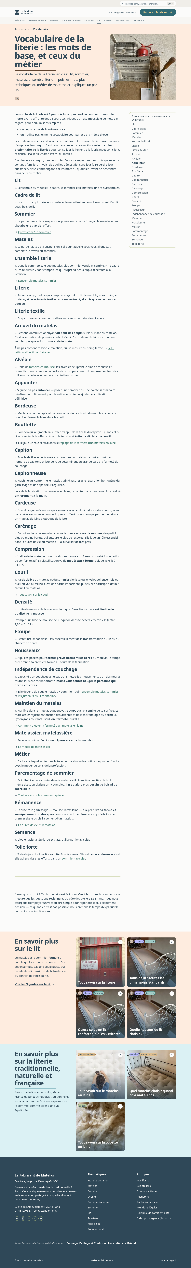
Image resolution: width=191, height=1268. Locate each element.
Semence (137, 239)
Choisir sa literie (147, 1191)
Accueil (19, 29)
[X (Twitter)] (35, 1218)
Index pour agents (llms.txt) (154, 1218)
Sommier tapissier (71, 20)
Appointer (138, 162)
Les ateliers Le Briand (122, 1243)
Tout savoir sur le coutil (33, 594)
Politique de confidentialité (153, 1213)
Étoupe (136, 205)
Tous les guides (116, 12)
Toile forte (138, 243)
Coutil (135, 196)
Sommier (89, 20)
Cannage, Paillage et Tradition (86, 1243)
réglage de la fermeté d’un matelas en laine (87, 443)
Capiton (136, 175)
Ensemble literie (141, 141)
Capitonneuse (140, 179)
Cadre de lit (139, 128)
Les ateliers (144, 1186)
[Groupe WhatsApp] (40, 1218)
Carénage (137, 188)
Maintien (137, 218)
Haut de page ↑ (168, 1260)
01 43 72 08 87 (23, 1210)
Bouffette (137, 171)
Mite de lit (139, 20)
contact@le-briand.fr (46, 1210)
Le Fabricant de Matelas (34, 1175)
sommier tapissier (73, 858)
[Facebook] (17, 1218)
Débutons (20, 20)
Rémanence (139, 235)
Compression (140, 192)
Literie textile (140, 150)
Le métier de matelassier (34, 747)
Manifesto (131, 12)
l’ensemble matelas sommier (99, 691)
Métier (136, 226)
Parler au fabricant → (102, 1260)
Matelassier (139, 222)
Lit (98, 20)
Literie (136, 145)
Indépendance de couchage (148, 213)
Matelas (54, 20)
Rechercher (144, 1196)
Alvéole (136, 158)
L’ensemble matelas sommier (37, 280)
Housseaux (138, 209)
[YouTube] (29, 1218)
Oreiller (92, 1196)
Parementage (140, 231)
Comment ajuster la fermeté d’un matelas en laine (50, 725)
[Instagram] (23, 1218)
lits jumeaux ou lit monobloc (36, 696)
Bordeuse (137, 167)
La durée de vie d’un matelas (36, 825)
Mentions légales (147, 1207)
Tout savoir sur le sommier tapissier (41, 795)
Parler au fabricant (148, 1202)
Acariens (108, 20)
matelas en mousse (42, 367)
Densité (136, 201)
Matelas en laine (37, 20)
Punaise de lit (123, 20)
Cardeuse (137, 184)
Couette (92, 1191)
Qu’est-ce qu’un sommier (34, 232)
